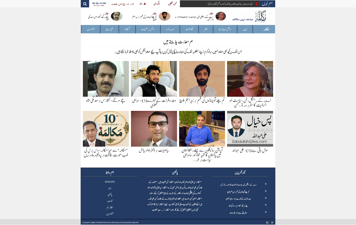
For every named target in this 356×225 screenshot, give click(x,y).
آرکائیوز (127, 29)
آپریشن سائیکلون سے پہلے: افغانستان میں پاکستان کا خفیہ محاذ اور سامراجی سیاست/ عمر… (201, 155)
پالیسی (110, 194)
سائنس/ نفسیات (148, 29)
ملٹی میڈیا (109, 29)
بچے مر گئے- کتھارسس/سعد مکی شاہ (98, 18)
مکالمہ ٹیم (110, 207)
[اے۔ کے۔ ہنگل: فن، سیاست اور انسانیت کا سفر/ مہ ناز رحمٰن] (250, 78)
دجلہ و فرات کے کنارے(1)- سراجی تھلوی (238, 199)
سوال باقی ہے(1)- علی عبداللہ (250, 150)
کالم (205, 29)
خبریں (245, 29)
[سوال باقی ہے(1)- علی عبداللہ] (250, 128)
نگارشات (189, 29)
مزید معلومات (156, 210)
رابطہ (110, 188)
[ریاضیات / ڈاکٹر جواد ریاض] (154, 128)
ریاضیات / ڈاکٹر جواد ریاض (154, 150)
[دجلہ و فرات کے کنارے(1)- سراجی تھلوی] (154, 78)
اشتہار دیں (91, 29)
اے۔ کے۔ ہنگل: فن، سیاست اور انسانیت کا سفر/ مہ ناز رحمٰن (194, 18)
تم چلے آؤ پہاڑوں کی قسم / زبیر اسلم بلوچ (144, 18)
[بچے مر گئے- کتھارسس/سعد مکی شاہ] (106, 78)
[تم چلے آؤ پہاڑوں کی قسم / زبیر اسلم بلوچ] (202, 78)
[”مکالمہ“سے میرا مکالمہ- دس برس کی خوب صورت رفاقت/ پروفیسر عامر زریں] (106, 128)
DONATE (110, 182)
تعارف (110, 201)
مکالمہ (266, 29)
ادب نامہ (170, 29)
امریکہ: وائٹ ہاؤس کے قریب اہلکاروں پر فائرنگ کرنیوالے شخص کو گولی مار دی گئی (230, 4)
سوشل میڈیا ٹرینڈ (225, 29)
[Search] (85, 3)
